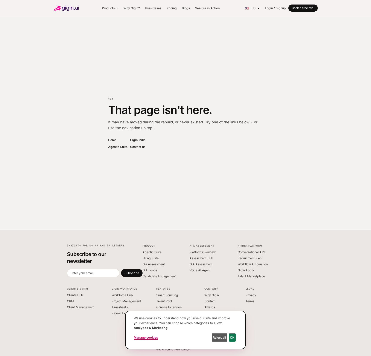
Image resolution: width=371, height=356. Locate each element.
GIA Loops (150, 270)
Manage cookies (146, 337)
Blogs (186, 8)
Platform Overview (203, 252)
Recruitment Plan (250, 258)
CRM (70, 301)
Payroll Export (121, 313)
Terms (250, 301)
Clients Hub (75, 295)
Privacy (251, 295)
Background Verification (173, 349)
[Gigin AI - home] (66, 8)
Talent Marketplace (251, 276)
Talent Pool (164, 301)
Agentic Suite (118, 147)
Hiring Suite (151, 258)
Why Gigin (211, 295)
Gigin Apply (246, 270)
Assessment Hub (201, 258)
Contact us (138, 147)
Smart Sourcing (167, 295)
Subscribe (132, 273)
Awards (209, 307)
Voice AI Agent (200, 270)
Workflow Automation (253, 264)
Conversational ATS (251, 252)
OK (232, 337)
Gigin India (138, 140)
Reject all (219, 337)
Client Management (80, 307)
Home (112, 140)
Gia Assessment (154, 264)
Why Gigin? (131, 8)
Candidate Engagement (159, 276)
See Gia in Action (207, 8)
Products (108, 8)
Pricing (172, 8)
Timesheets (120, 307)
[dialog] (185, 330)
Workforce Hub (122, 295)
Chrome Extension (169, 307)
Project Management (126, 301)
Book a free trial (303, 8)
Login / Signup (275, 8)
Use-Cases (153, 8)
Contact (210, 301)
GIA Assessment (201, 264)
